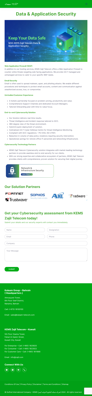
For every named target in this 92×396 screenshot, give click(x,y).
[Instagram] (7, 370)
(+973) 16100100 (16, 309)
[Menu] (86, 4)
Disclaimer (37, 384)
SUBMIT (12, 269)
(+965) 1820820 (30, 346)
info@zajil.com (17, 357)
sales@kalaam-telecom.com (23, 315)
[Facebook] (18, 370)
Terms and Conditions (51, 384)
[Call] (24, 370)
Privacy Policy (26, 384)
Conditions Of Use (12, 384)
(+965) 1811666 (33, 351)
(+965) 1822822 (30, 348)
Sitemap (65, 384)
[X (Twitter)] (13, 370)
